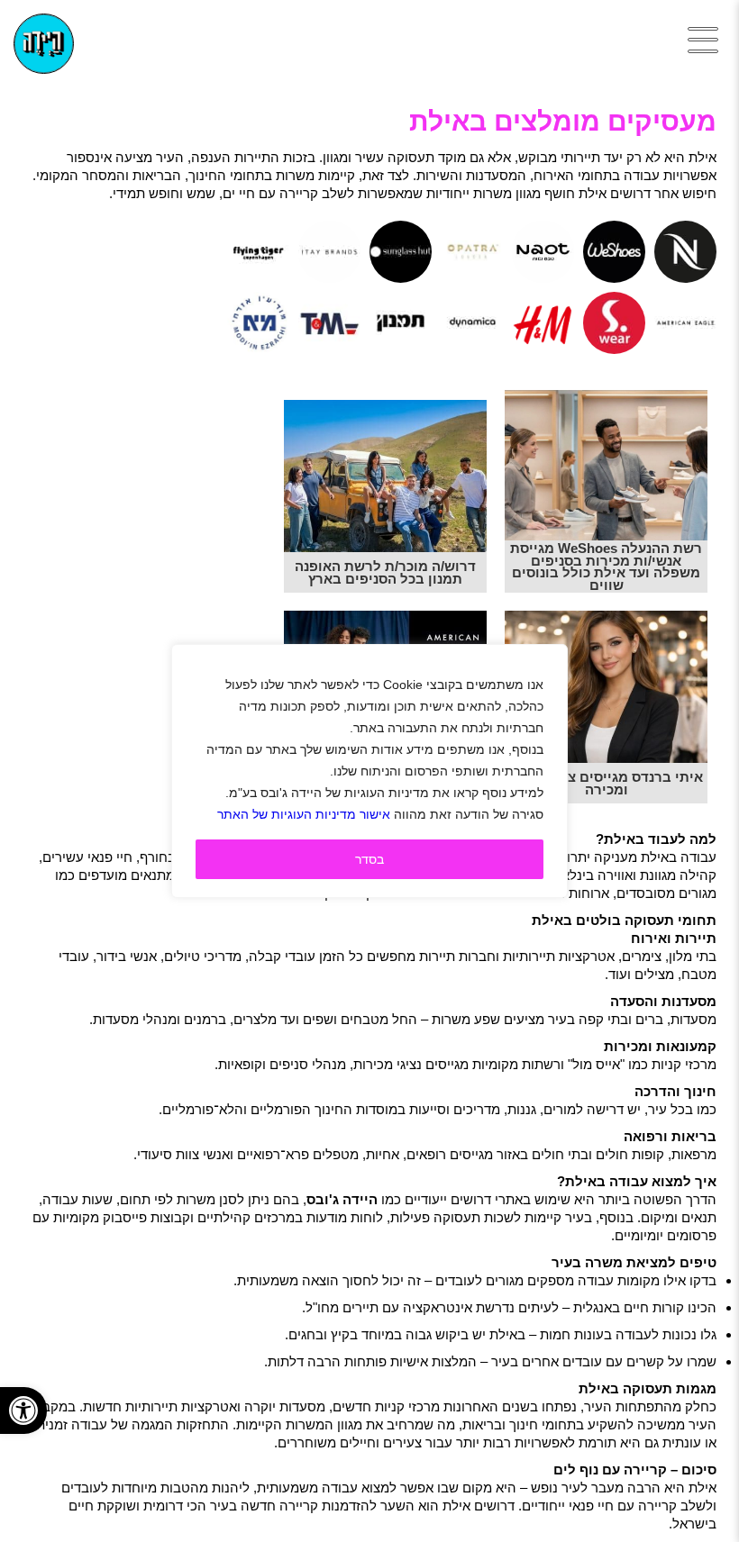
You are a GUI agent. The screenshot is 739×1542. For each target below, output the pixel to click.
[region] (369, 771)
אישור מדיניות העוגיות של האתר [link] (303, 814)
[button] (23, 1410)
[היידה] (43, 43)
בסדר (369, 859)
